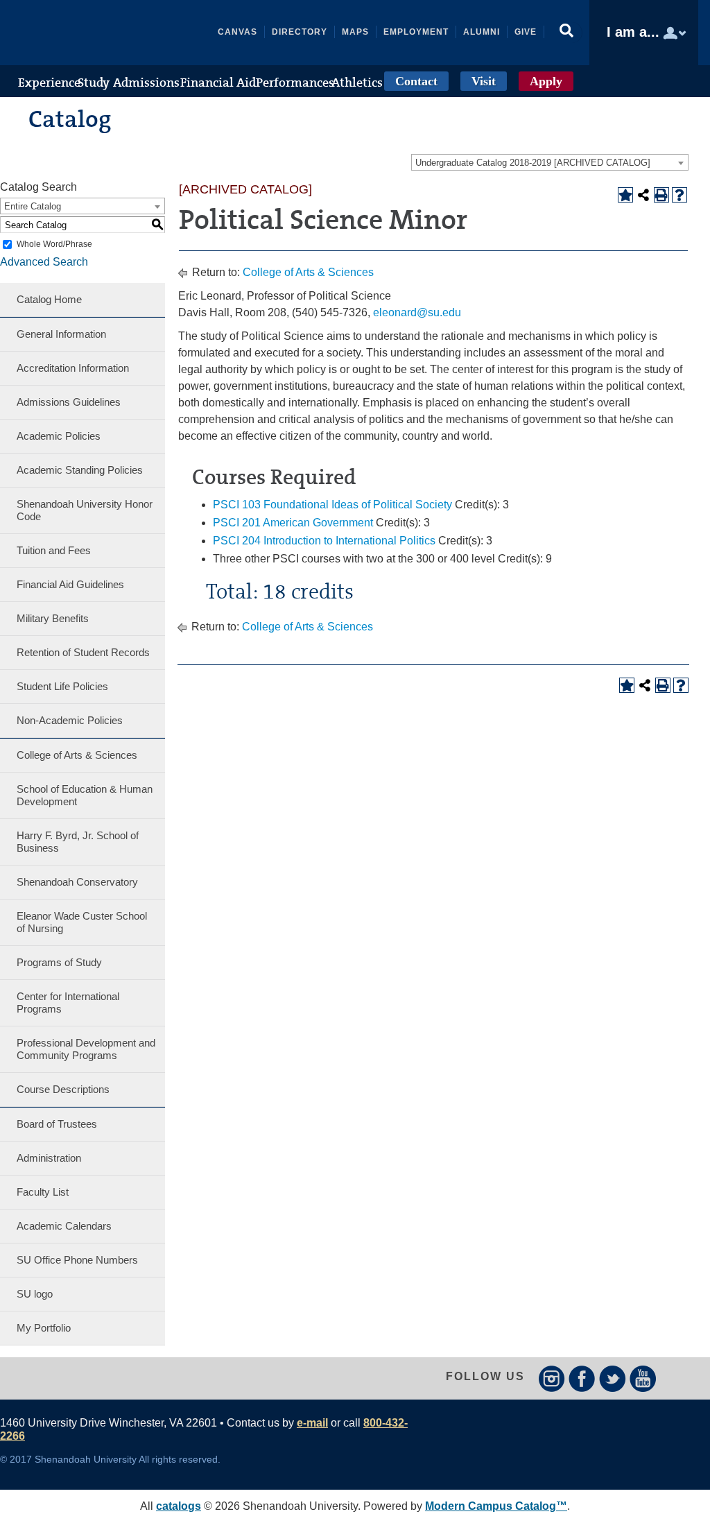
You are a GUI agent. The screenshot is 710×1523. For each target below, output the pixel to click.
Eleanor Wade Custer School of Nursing (82, 922)
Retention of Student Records (83, 652)
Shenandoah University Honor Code (85, 510)
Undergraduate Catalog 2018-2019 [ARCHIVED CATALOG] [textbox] (532, 162)
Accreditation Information (73, 368)
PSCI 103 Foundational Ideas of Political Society (332, 504)
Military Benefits (53, 618)
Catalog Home (49, 299)
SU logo (35, 1294)
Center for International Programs (68, 1002)
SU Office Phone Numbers (77, 1260)
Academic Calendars (64, 1226)
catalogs (178, 1506)
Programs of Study (59, 962)
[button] (566, 32)
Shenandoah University (115, 32)
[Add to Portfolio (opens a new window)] (625, 195)
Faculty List (43, 1192)
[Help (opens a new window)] (679, 195)
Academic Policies (59, 436)
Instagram (551, 1378)
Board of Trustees (57, 1124)
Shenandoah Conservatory (77, 882)
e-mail (312, 1423)
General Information (61, 334)
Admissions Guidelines (69, 402)
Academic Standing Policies (80, 470)
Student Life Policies (62, 686)
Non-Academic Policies (70, 720)
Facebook (582, 1378)
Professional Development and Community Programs (86, 1049)
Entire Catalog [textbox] (32, 206)
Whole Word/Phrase (54, 244)
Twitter (612, 1378)
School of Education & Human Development (85, 795)
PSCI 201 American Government (293, 522)
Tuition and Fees (54, 550)
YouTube (643, 1378)
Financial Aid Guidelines (70, 584)
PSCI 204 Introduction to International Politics (324, 541)
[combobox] (550, 162)
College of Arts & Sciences (77, 755)
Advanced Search (44, 262)
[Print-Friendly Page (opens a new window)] (661, 195)
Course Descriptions (63, 1089)
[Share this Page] (643, 195)
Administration (49, 1158)
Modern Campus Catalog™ (496, 1506)
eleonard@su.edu (417, 312)
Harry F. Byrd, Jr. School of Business (78, 841)
